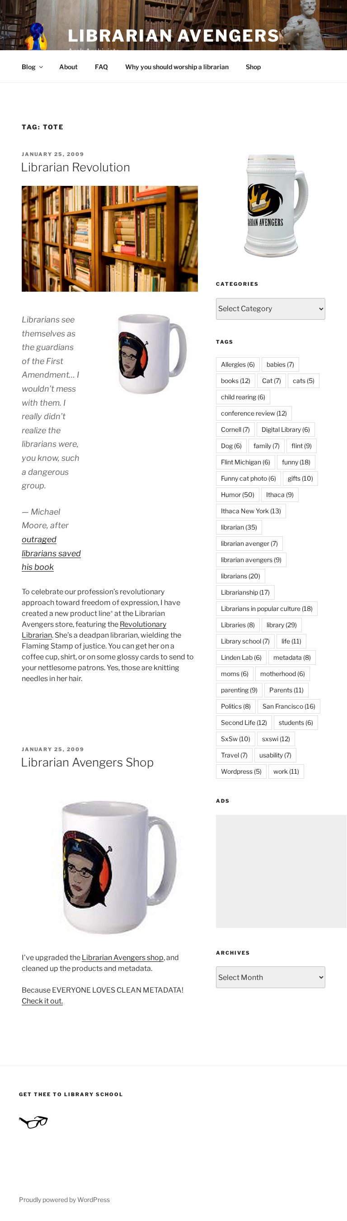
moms (235, 673)
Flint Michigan (245, 462)
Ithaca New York (251, 511)
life (291, 641)
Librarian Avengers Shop (87, 762)
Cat (271, 380)
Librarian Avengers (174, 36)
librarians (240, 576)
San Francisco (289, 706)
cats (303, 380)
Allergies (238, 364)
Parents (286, 690)
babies (280, 364)
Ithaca (280, 494)
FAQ (101, 67)
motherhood (282, 673)
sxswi (276, 739)
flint (301, 446)
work (286, 771)
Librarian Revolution (75, 167)
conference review (254, 413)
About (68, 67)
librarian (239, 527)
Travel (234, 755)
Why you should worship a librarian (177, 67)
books (235, 380)
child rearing (243, 397)
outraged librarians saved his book (51, 553)
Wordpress (241, 771)
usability (275, 755)
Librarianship (245, 592)
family (266, 446)
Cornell (235, 429)
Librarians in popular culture (267, 608)
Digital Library (286, 429)
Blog (29, 67)
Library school (245, 641)
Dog (231, 446)
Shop (253, 67)
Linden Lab (241, 657)
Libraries (238, 625)
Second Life (244, 722)
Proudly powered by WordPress (64, 1199)
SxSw (235, 739)
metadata (292, 657)
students (296, 722)
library (282, 625)
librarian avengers (251, 559)
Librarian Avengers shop (123, 957)
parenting (239, 690)
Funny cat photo (248, 478)
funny (296, 462)
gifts (300, 478)
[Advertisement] (281, 871)
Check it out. (42, 1001)
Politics (236, 706)
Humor (237, 494)
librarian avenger (249, 543)
